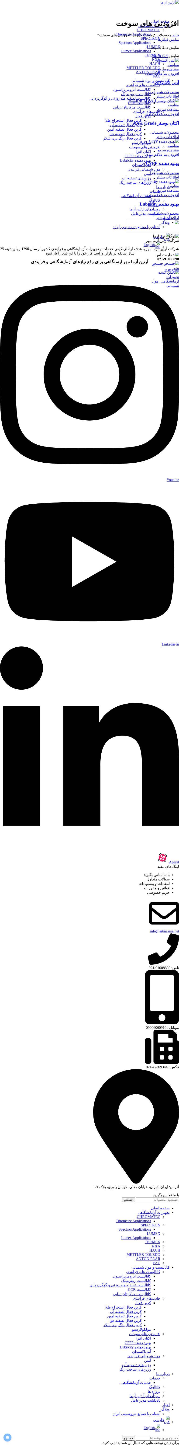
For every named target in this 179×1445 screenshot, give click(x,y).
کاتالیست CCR (139, 1289)
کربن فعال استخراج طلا (123, 120)
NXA (156, 1246)
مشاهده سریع (168, 69)
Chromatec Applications (133, 1221)
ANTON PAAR (148, 1259)
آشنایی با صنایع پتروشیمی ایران (136, 1414)
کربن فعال (143, 116)
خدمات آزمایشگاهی (136, 196)
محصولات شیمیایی (164, 92)
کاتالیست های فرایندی (143, 85)
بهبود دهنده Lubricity (135, 160)
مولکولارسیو (141, 143)
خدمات (154, 191)
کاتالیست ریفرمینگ (136, 94)
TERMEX (152, 1242)
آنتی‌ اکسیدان (167, 82)
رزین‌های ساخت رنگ (135, 183)
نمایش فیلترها (168, 40)
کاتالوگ (154, 200)
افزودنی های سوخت (144, 147)
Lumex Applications (136, 51)
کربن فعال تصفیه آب (126, 125)
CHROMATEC (148, 30)
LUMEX (153, 1234)
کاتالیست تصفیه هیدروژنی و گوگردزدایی (120, 98)
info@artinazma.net (164, 931)
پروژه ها (154, 1391)
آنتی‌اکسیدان (141, 165)
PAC (156, 76)
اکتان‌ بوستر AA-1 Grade (156, 123)
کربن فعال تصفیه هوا (126, 134)
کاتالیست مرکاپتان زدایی (132, 107)
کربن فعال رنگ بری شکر (122, 138)
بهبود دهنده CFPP (138, 156)
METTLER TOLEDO (143, 68)
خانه (175, 35)
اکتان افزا (143, 152)
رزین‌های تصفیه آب (136, 178)
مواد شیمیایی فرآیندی (143, 169)
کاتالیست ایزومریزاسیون (132, 89)
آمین (147, 174)
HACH (154, 64)
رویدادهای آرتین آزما (145, 209)
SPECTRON (150, 38)
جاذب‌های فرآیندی (146, 112)
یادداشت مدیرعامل (145, 214)
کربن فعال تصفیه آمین (124, 129)
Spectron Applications (135, 43)
